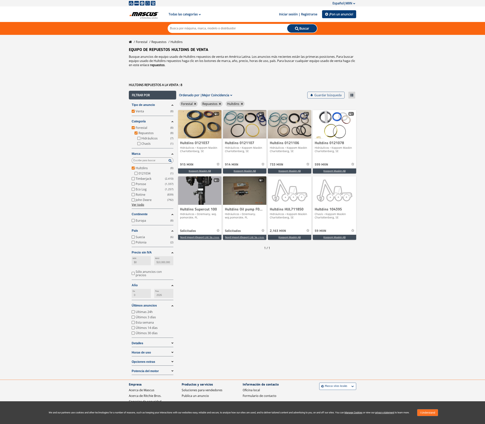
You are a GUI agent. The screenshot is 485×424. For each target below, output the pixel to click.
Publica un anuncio (195, 396)
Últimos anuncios (144, 305)
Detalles (137, 343)
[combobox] (321, 386)
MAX (157, 258)
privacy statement (384, 412)
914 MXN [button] (231, 164)
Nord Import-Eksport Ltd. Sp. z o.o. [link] (199, 237)
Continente (140, 214)
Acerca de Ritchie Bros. (145, 396)
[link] (199, 124)
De (134, 291)
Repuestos (159, 42)
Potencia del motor (145, 371)
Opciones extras (143, 361)
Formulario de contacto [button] (259, 396)
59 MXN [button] (320, 231)
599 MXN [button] (321, 164)
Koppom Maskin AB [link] (200, 171)
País (135, 230)
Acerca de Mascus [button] (141, 390)
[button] (152, 95)
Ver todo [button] (138, 205)
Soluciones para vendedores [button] (202, 390)
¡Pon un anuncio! (341, 14)
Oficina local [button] (251, 390)
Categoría (139, 121)
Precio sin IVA (142, 252)
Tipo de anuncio (143, 104)
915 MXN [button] (186, 164)
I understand (427, 412)
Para (157, 291)
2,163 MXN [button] (278, 231)
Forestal (141, 42)
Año (135, 285)
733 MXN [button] (276, 164)
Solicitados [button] (188, 231)
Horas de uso (141, 352)
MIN (134, 258)
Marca (136, 153)
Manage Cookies (353, 412)
